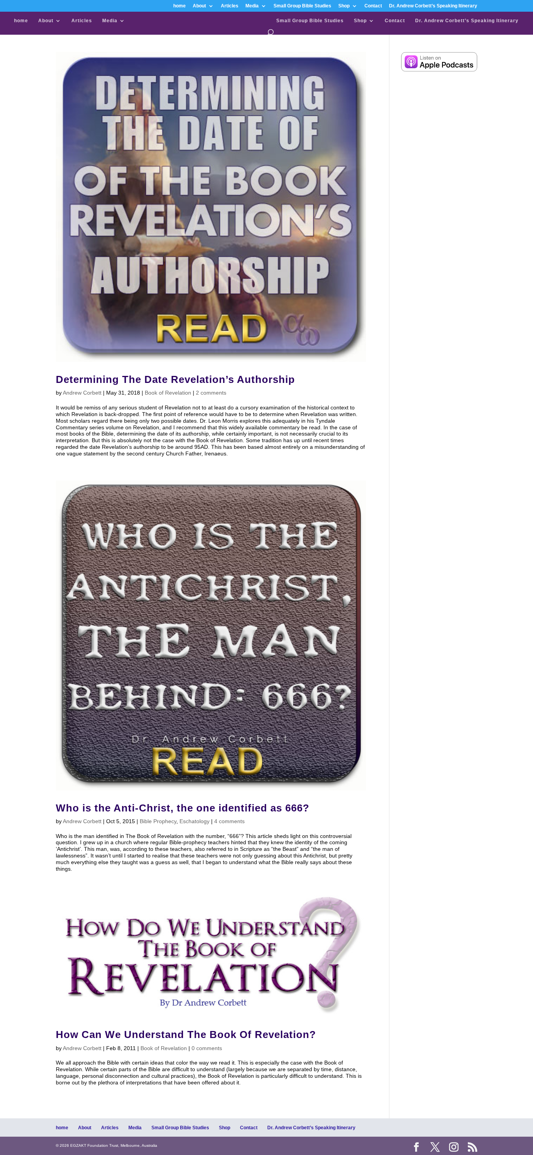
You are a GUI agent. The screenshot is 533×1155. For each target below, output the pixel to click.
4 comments (229, 821)
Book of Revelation (168, 393)
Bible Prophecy (158, 821)
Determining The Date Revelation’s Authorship (175, 379)
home (179, 6)
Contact (373, 6)
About (199, 6)
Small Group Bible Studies (302, 6)
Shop (344, 6)
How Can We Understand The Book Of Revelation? (186, 1034)
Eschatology (194, 821)
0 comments (207, 1048)
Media (252, 6)
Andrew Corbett (82, 393)
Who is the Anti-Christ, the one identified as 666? (182, 808)
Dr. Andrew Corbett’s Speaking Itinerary (433, 6)
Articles (229, 6)
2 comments (211, 393)
